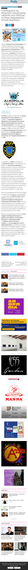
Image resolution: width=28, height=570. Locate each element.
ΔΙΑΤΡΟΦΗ (19, 6)
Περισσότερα (14, 271)
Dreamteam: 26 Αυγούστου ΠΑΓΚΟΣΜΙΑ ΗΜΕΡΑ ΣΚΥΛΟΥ (16, 283)
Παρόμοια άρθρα (5, 271)
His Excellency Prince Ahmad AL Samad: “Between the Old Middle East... (7, 553)
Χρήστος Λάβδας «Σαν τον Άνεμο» (16, 500)
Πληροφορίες (17, 567)
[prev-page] (2, 295)
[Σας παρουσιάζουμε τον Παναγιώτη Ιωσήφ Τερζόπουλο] (4, 495)
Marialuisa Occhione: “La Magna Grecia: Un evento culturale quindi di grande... (17, 513)
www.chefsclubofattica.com (5, 110)
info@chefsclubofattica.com (5, 111)
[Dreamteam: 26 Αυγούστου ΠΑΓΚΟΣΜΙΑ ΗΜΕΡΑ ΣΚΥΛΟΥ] (4, 284)
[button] (2, 2)
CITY (2, 278)
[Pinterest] (12, 25)
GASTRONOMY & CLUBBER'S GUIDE (11, 6)
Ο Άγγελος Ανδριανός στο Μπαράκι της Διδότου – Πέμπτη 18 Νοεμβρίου (20, 553)
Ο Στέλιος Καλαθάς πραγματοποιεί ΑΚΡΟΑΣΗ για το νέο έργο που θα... (7, 537)
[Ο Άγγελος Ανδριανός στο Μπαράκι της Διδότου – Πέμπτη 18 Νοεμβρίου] (21, 546)
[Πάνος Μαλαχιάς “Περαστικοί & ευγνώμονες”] (4, 508)
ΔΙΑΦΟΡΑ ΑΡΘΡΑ (4, 8)
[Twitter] (9, 25)
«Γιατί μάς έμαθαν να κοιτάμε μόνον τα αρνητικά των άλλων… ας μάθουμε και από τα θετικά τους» (17, 277)
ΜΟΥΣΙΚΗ (16, 550)
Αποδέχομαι (10, 567)
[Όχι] (26, 566)
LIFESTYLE (3, 6)
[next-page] (4, 295)
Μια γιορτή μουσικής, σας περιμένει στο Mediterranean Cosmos (21, 263)
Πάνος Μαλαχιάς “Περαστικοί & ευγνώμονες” (15, 507)
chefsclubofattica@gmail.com (6, 113)
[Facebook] (6, 25)
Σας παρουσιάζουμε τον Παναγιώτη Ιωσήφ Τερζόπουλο (17, 494)
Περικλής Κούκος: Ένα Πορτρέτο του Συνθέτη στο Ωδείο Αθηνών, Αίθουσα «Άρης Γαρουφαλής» (7, 264)
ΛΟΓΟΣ (3, 550)
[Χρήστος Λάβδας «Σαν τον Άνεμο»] (4, 502)
